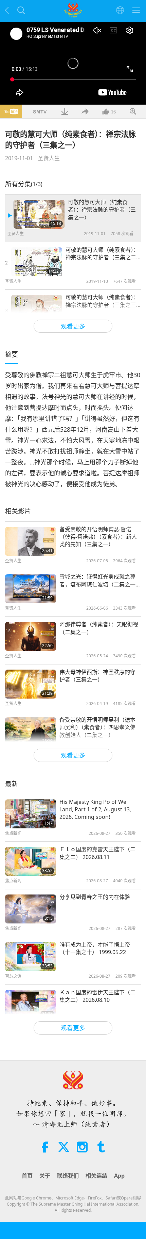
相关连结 (96, 1175)
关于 (44, 1175)
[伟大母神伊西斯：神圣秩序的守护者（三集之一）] (30, 684)
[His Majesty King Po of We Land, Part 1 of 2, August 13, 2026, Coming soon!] (30, 813)
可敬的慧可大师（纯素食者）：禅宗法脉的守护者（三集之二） (103, 253)
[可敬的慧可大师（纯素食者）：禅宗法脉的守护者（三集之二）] (36, 261)
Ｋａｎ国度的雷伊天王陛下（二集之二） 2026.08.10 (97, 996)
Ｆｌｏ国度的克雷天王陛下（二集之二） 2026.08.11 (97, 852)
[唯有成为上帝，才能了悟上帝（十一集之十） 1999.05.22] (30, 956)
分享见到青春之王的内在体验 (94, 897)
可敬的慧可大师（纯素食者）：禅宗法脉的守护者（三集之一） (102, 209)
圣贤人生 (49, 158)
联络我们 (68, 1175)
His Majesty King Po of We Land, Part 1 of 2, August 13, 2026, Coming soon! (95, 809)
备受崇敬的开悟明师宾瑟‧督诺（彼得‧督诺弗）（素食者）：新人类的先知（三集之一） (98, 536)
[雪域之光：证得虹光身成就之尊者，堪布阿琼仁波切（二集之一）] (30, 588)
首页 (27, 1175)
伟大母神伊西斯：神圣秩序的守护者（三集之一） (97, 675)
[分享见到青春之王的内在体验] (30, 908)
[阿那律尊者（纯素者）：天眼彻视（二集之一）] (30, 636)
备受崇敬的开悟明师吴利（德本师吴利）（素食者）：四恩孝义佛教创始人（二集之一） (97, 727)
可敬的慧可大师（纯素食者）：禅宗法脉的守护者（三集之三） (103, 300)
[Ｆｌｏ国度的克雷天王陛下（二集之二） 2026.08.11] (30, 861)
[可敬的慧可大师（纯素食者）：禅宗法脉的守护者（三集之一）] (39, 214)
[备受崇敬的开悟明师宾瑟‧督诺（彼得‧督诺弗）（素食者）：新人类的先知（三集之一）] (30, 541)
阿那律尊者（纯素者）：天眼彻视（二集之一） (98, 628)
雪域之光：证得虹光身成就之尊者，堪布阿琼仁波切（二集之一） (100, 580)
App (119, 1175)
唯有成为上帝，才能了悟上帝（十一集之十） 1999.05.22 (94, 948)
